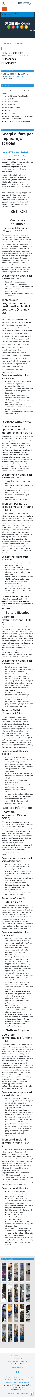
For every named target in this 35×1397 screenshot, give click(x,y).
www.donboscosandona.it (14, 55)
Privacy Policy (17, 1367)
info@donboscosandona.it (15, 76)
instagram (10, 62)
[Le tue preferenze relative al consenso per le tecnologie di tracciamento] (31, 1393)
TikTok (16, 156)
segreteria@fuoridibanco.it (17, 1361)
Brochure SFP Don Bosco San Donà (14, 152)
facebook (10, 58)
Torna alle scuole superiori (13, 43)
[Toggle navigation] (4, 9)
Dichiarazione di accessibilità (17, 1394)
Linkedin (24, 156)
